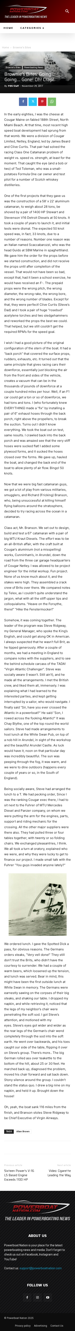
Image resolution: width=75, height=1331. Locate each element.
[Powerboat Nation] (26, 11)
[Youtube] (48, 1297)
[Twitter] (33, 102)
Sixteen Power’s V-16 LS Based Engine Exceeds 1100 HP (19, 1175)
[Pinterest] (42, 102)
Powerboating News (33, 67)
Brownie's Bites (22, 47)
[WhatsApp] (52, 102)
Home (5, 47)
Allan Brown (23, 1131)
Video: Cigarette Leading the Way (59, 1173)
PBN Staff (13, 86)
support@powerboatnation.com (41, 1268)
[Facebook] (23, 102)
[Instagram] (37, 1297)
